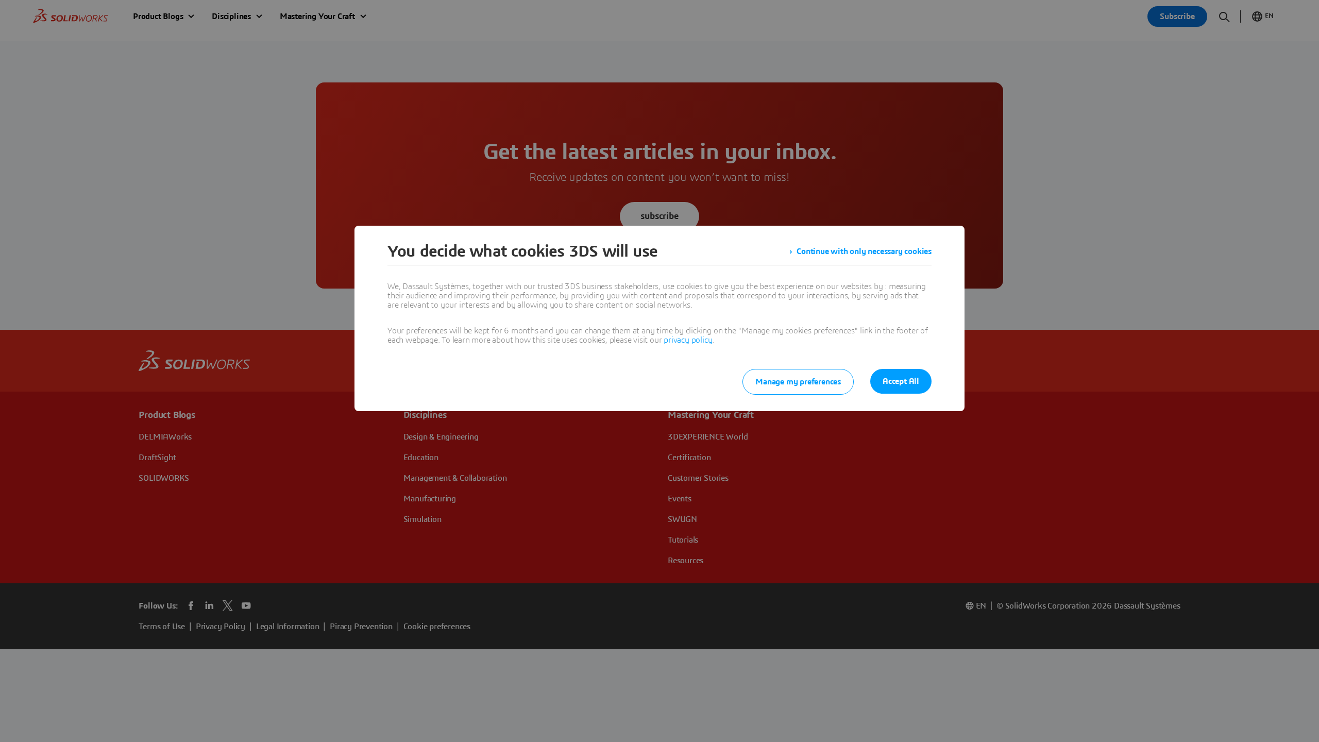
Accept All (901, 381)
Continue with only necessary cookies (864, 251)
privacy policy (688, 340)
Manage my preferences (798, 382)
